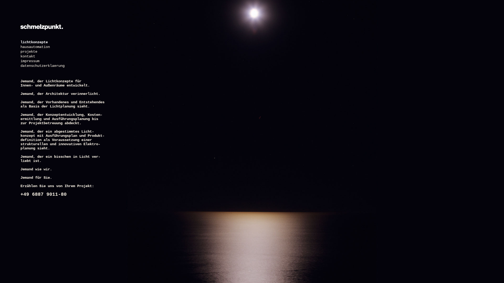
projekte (28, 52)
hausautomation (35, 47)
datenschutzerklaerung (42, 66)
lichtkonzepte (34, 42)
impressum (29, 61)
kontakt (27, 56)
